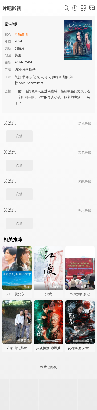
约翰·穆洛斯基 (25, 69)
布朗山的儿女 (17, 348)
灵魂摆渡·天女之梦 (81, 348)
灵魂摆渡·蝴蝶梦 (48, 348)
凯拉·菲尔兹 (23, 77)
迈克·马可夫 (42, 77)
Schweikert (35, 83)
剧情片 (19, 48)
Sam (22, 83)
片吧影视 (11, 8)
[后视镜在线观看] (78, 41)
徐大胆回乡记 (80, 294)
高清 (19, 136)
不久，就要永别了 (18, 294)
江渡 (48, 294)
